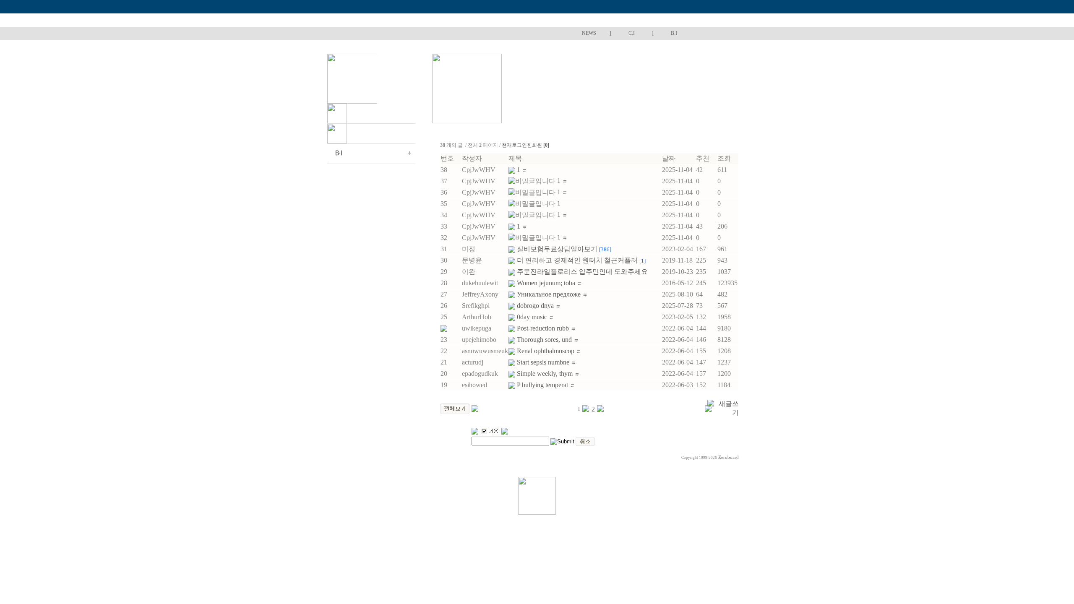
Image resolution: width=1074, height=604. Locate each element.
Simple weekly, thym (545, 373)
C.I (631, 33)
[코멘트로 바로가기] (524, 169)
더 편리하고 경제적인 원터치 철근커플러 (581, 260)
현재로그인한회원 (525, 145)
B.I (674, 33)
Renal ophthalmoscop (546, 350)
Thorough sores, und (545, 339)
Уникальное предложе (549, 294)
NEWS (589, 33)
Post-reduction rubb (544, 328)
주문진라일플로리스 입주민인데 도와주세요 (583, 271)
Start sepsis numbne (544, 362)
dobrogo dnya (536, 305)
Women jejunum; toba (547, 282)
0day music (533, 316)
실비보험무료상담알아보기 (564, 249)
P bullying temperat (543, 384)
